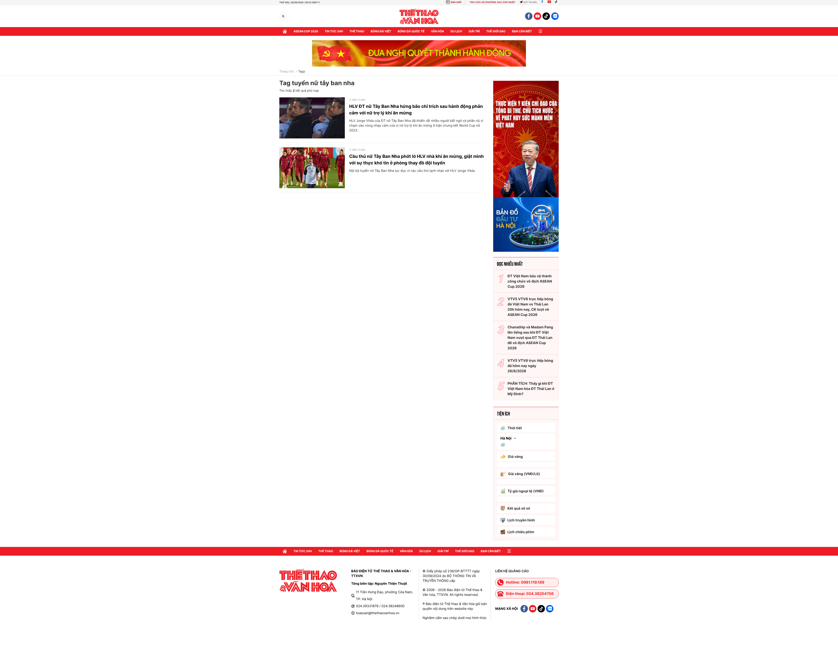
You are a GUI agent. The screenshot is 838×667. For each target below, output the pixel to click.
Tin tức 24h (334, 31)
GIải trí (474, 31)
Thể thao (357, 31)
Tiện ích (503, 413)
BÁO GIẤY (456, 2)
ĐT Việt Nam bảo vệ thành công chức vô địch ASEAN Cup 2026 (530, 281)
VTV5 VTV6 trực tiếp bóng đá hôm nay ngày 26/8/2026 (530, 365)
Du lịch (456, 31)
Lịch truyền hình (521, 520)
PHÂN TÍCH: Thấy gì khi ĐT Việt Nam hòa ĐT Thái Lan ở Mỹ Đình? (531, 388)
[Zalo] (555, 16)
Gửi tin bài (530, 2)
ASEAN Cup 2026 (306, 31)
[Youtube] (549, 2)
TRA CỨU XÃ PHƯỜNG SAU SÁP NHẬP (492, 2)
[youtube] (537, 16)
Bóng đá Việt (381, 31)
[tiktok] (546, 16)
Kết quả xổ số (518, 508)
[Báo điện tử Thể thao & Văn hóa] (419, 16)
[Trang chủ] (284, 31)
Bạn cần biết (522, 31)
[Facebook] (542, 2)
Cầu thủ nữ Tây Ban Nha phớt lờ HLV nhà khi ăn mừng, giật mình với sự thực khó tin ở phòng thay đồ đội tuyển (416, 159)
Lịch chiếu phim (520, 532)
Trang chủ (286, 71)
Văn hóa (437, 31)
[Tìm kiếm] (283, 16)
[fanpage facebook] (528, 16)
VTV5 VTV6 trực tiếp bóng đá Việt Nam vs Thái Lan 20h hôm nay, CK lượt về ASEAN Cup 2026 (530, 307)
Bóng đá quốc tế (411, 31)
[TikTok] (557, 2)
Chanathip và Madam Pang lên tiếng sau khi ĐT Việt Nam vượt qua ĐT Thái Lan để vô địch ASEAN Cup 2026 (530, 337)
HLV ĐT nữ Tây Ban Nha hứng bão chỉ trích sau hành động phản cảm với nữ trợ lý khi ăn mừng (416, 109)
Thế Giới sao (495, 31)
